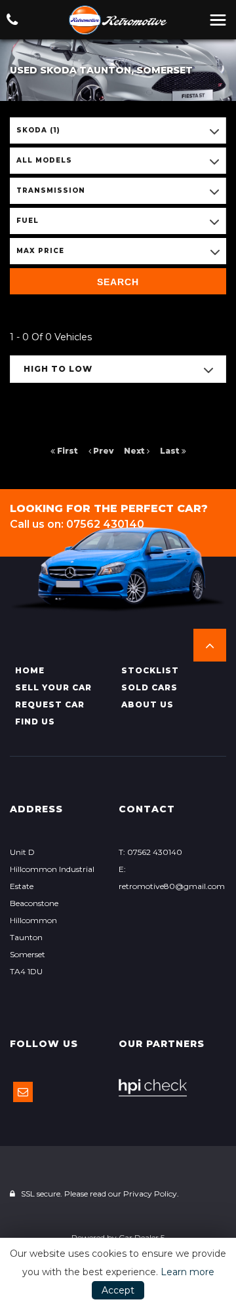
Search (118, 282)
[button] (209, 645)
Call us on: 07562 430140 (77, 524)
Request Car (50, 704)
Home (30, 670)
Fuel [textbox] (27, 220)
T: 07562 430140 (150, 852)
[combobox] (118, 130)
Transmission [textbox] (50, 190)
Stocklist (150, 670)
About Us (147, 704)
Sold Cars (149, 687)
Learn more (187, 1272)
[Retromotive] (118, 20)
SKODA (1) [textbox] (38, 130)
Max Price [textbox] (40, 251)
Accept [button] (118, 1290)
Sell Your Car (53, 687)
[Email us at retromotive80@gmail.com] (23, 1092)
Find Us (35, 721)
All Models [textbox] (44, 160)
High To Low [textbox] (58, 369)
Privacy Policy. (151, 1193)
